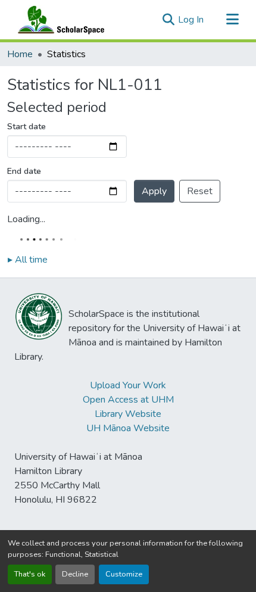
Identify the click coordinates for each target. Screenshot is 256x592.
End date (24, 171)
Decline (75, 574)
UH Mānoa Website (128, 428)
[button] (58, 20)
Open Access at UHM (128, 399)
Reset (200, 191)
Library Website (128, 413)
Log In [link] (191, 19)
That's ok (29, 574)
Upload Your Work (128, 385)
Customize (123, 574)
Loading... (26, 219)
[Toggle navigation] (232, 19)
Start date (26, 126)
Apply (154, 191)
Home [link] (20, 54)
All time (28, 259)
